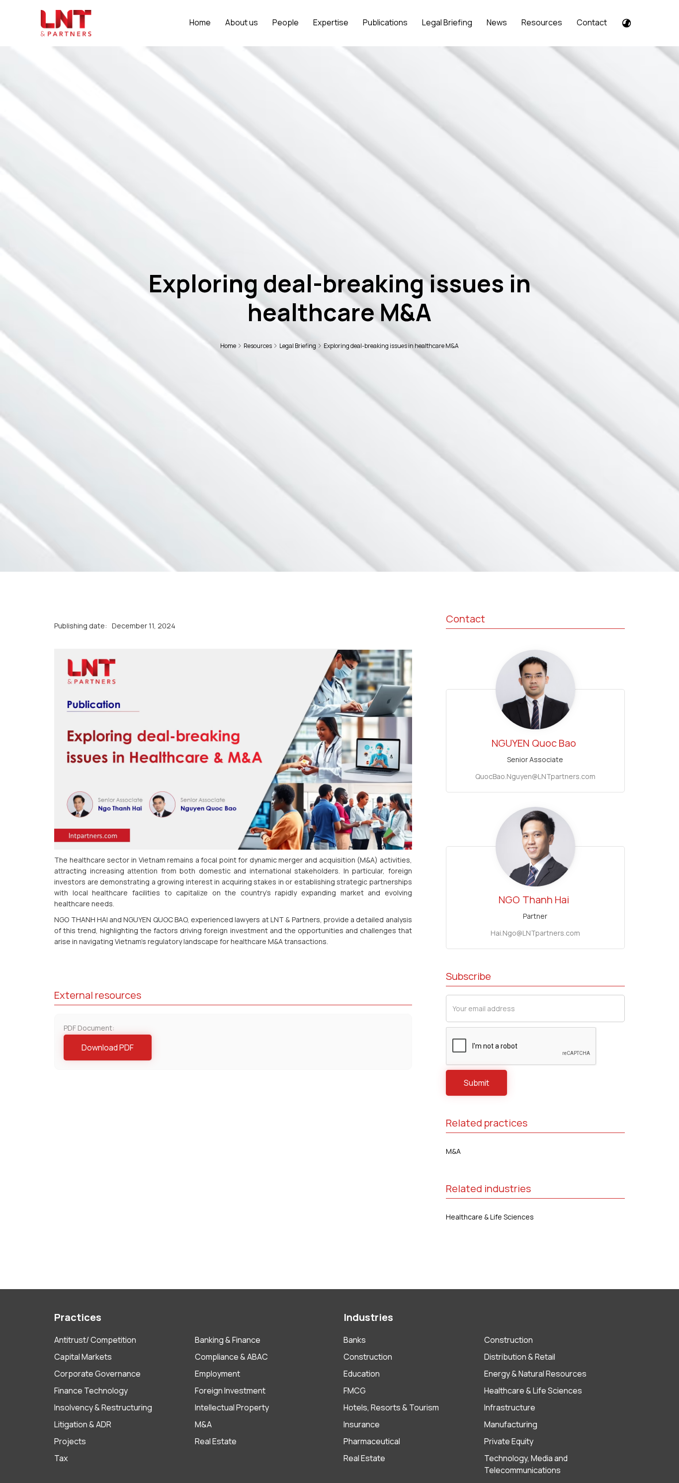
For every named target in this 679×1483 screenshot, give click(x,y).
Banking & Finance (227, 1339)
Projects (70, 1441)
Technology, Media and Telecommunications (526, 1464)
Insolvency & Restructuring (103, 1407)
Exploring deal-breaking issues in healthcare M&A (391, 345)
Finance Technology (91, 1390)
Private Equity (508, 1441)
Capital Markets (83, 1356)
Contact (592, 22)
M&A (453, 1151)
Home (200, 22)
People (285, 22)
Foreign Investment (230, 1390)
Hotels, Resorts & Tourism (391, 1407)
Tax (61, 1458)
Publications (385, 22)
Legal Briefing (447, 22)
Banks (354, 1339)
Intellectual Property (232, 1407)
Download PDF (108, 1047)
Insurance (361, 1424)
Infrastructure (509, 1407)
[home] (66, 23)
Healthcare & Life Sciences (490, 1216)
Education (361, 1373)
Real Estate (216, 1441)
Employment (217, 1373)
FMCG (354, 1390)
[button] (240, 22)
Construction (508, 1339)
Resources (541, 22)
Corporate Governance (97, 1373)
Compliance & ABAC (231, 1356)
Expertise (330, 22)
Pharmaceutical (371, 1441)
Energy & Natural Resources (535, 1373)
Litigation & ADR (82, 1424)
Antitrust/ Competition (95, 1339)
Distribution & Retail (519, 1356)
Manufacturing (510, 1424)
